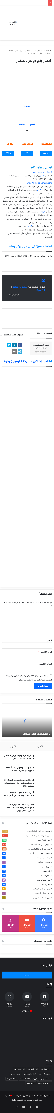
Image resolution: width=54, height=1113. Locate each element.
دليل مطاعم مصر (43, 880)
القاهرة (40, 290)
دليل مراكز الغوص (42, 893)
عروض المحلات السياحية (40, 853)
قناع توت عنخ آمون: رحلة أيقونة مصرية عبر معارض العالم (20, 769)
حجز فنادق (46, 884)
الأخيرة (40, 746)
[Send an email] (27, 130)
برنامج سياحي (15, 1074)
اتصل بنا (27, 975)
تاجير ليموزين (45, 1078)
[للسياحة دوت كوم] (12, 23)
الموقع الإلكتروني (45, 664)
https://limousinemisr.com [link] (39, 183)
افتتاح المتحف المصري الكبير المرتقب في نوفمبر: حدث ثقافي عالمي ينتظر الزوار (20, 807)
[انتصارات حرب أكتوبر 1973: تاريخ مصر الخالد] (44, 1049)
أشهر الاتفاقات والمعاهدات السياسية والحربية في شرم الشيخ (18, 794)
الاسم (49, 640)
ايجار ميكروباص (44, 1074)
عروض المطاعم (43, 862)
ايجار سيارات (45, 1069)
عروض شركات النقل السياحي (36, 734)
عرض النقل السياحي (33, 50)
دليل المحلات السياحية (41, 889)
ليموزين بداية (27, 124)
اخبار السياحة (44, 875)
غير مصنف (46, 871)
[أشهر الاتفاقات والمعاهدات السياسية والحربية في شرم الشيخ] (43, 796)
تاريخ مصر (46, 866)
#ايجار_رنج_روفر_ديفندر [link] (41, 172)
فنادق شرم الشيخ (44, 1083)
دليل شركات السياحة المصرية (38, 835)
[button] (20, 345)
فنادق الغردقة (11, 1078)
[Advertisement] (35, 21)
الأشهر (13, 746)
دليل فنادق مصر (43, 840)
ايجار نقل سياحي (30, 1074)
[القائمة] (3, 24)
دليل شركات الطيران (41, 898)
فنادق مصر (30, 1083)
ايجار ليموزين (33, 1069)
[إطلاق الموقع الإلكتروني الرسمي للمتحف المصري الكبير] (43, 759)
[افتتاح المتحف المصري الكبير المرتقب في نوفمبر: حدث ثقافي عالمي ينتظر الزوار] (43, 808)
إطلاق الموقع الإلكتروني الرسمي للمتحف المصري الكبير (18, 757)
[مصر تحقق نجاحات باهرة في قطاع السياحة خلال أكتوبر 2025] (10, 1049)
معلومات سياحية (43, 858)
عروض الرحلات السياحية (28, 1078)
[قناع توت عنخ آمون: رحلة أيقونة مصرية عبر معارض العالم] (43, 771)
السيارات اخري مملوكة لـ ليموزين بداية (26, 361)
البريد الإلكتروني (45, 652)
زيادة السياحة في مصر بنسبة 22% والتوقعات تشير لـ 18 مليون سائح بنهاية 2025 (19, 783)
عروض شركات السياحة (40, 844)
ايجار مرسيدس (19, 1069)
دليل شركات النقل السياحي (39, 849)
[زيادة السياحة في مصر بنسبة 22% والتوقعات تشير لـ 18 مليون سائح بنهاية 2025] (43, 784)
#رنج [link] (42, 175)
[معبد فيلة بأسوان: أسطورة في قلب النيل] (27, 1049)
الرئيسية (46, 50)
